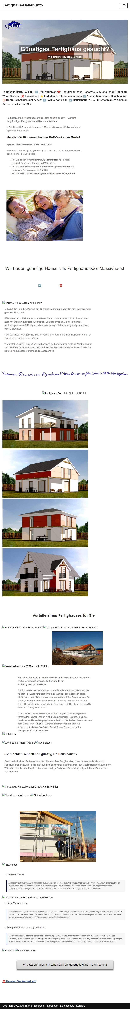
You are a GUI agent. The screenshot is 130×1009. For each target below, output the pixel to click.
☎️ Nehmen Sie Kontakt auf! (19, 981)
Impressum (52, 1005)
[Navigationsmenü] (124, 5)
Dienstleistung (16, 294)
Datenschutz (67, 1005)
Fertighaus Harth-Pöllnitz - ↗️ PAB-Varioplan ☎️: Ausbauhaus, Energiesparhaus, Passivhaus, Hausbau (61, 287)
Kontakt (80, 1005)
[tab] (27, 280)
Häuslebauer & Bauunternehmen (26, 280)
